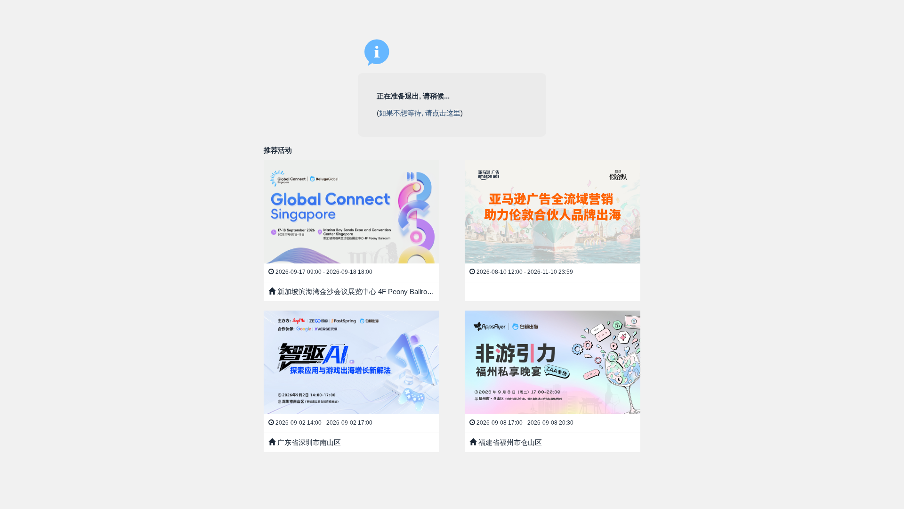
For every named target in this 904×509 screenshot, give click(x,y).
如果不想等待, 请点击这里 (419, 113)
